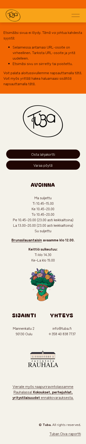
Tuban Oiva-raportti (65, 433)
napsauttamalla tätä (65, 72)
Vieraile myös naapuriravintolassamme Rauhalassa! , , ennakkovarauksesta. (43, 392)
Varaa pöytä (43, 165)
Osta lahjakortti (43, 154)
